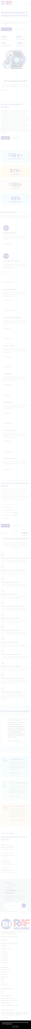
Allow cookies (15, 1026)
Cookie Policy (9, 1023)
